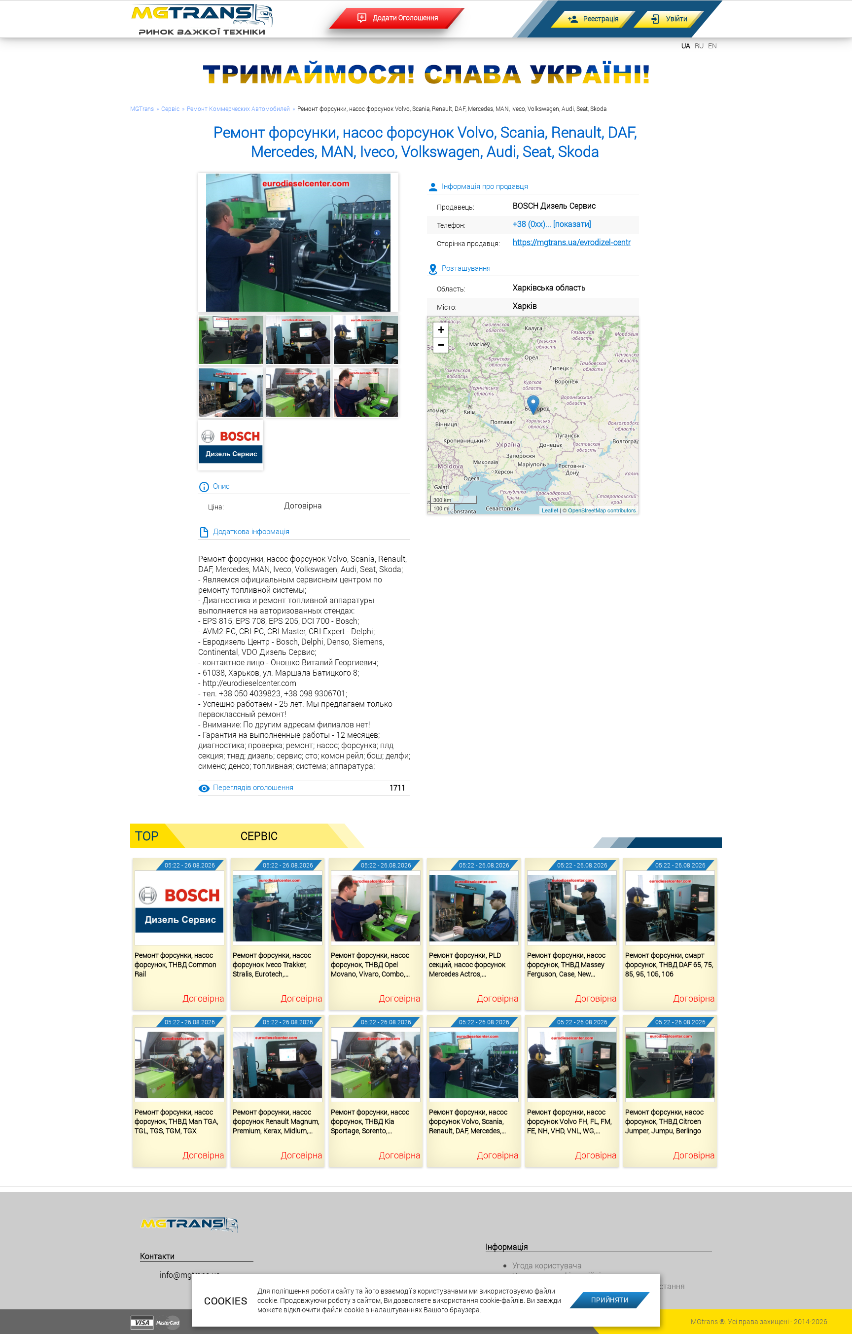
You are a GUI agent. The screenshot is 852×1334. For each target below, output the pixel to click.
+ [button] (441, 330)
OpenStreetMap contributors (602, 510)
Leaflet (550, 510)
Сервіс (170, 108)
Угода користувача (547, 1265)
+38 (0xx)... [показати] (552, 223)
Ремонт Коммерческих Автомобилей (238, 108)
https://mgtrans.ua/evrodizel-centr (572, 242)
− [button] (441, 345)
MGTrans (142, 108)
